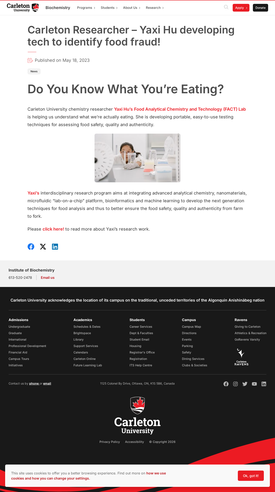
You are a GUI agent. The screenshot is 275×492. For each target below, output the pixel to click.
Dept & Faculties (141, 333)
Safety (186, 352)
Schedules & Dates (87, 326)
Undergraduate (19, 326)
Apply (239, 7)
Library (78, 339)
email (47, 383)
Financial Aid (18, 352)
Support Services (85, 346)
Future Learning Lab (87, 365)
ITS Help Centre (141, 365)
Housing (135, 346)
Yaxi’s (33, 193)
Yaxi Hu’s (123, 109)
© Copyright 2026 (162, 442)
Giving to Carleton (247, 326)
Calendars (80, 352)
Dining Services (193, 359)
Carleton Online (84, 359)
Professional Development (27, 346)
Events (187, 339)
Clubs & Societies (194, 365)
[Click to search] (226, 8)
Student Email (139, 339)
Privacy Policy (109, 442)
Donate (260, 7)
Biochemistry (58, 7)
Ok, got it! (251, 476)
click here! (53, 229)
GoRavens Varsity (247, 339)
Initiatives (16, 365)
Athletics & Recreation (250, 333)
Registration (138, 359)
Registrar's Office (142, 352)
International (17, 339)
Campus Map (191, 326)
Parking (187, 346)
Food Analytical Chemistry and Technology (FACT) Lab (190, 109)
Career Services (141, 326)
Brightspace (82, 333)
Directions (189, 333)
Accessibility (134, 442)
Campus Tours (19, 359)
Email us (48, 277)
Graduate (15, 333)
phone (34, 383)
